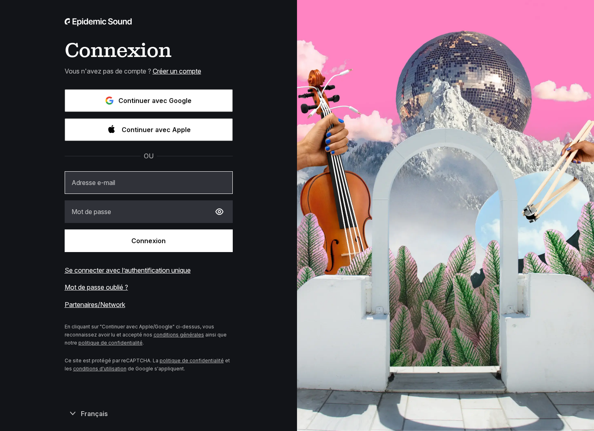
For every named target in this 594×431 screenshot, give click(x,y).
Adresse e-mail (93, 183)
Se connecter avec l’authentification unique (128, 270)
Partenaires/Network (95, 305)
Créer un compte (177, 71)
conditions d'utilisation (99, 369)
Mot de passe (91, 212)
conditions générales (179, 335)
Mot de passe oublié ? (96, 287)
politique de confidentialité (110, 343)
